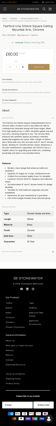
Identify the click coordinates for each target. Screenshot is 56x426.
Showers (13, 18)
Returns (9, 355)
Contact (9, 360)
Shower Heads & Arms (30, 18)
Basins (9, 308)
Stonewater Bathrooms (32, 284)
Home (4, 18)
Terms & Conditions (15, 374)
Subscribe (43, 405)
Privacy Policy (12, 383)
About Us (10, 340)
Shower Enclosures (15, 327)
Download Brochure (15, 364)
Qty (16, 62)
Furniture (10, 317)
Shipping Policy (13, 378)
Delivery (10, 350)
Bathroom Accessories (35, 322)
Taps (31, 303)
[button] (44, 9)
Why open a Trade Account (19, 345)
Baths (8, 312)
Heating (33, 308)
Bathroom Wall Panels (36, 314)
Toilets (9, 303)
